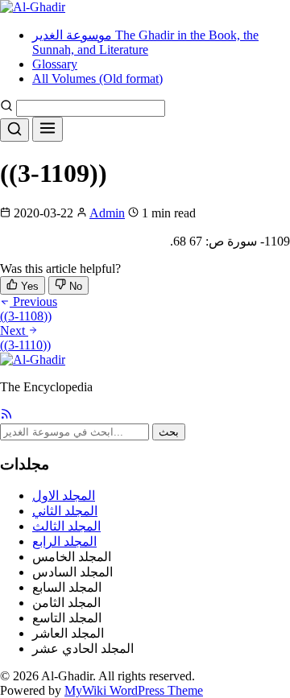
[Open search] (14, 130)
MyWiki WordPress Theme (133, 690)
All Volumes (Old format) (97, 78)
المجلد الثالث (66, 526)
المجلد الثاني (64, 511)
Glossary (54, 64)
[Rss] (6, 416)
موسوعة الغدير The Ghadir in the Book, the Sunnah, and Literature (145, 42)
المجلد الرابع (64, 541)
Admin (107, 213)
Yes (28, 286)
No (74, 286)
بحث (169, 432)
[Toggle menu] (47, 129)
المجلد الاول (63, 495)
